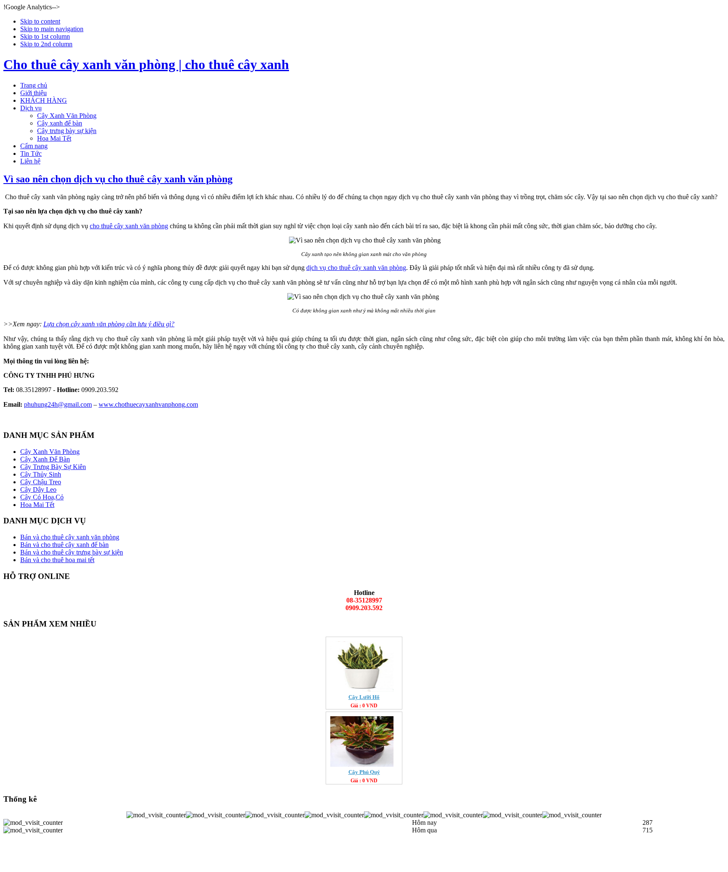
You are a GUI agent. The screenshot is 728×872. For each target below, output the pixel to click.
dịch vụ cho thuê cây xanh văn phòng (356, 267)
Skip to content (40, 21)
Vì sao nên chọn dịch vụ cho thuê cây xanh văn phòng (118, 178)
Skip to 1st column (45, 36)
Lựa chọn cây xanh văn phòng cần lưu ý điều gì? (108, 324)
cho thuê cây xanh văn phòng (129, 225)
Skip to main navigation (51, 28)
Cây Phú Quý (364, 772)
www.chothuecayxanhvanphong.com (148, 404)
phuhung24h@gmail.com (58, 404)
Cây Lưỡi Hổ (364, 697)
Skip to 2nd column (46, 44)
